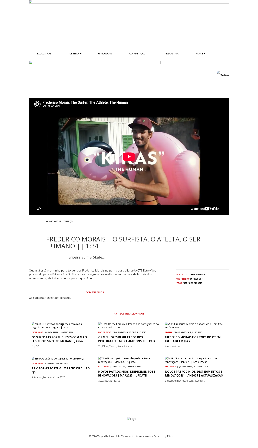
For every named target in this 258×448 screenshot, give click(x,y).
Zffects (170, 436)
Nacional (201, 274)
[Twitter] (55, 227)
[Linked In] (64, 227)
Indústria (171, 53)
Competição (137, 53)
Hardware (105, 53)
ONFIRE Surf (196, 278)
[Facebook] (47, 227)
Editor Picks (104, 332)
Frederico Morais (192, 283)
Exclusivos (44, 53)
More (200, 53)
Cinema (74, 53)
